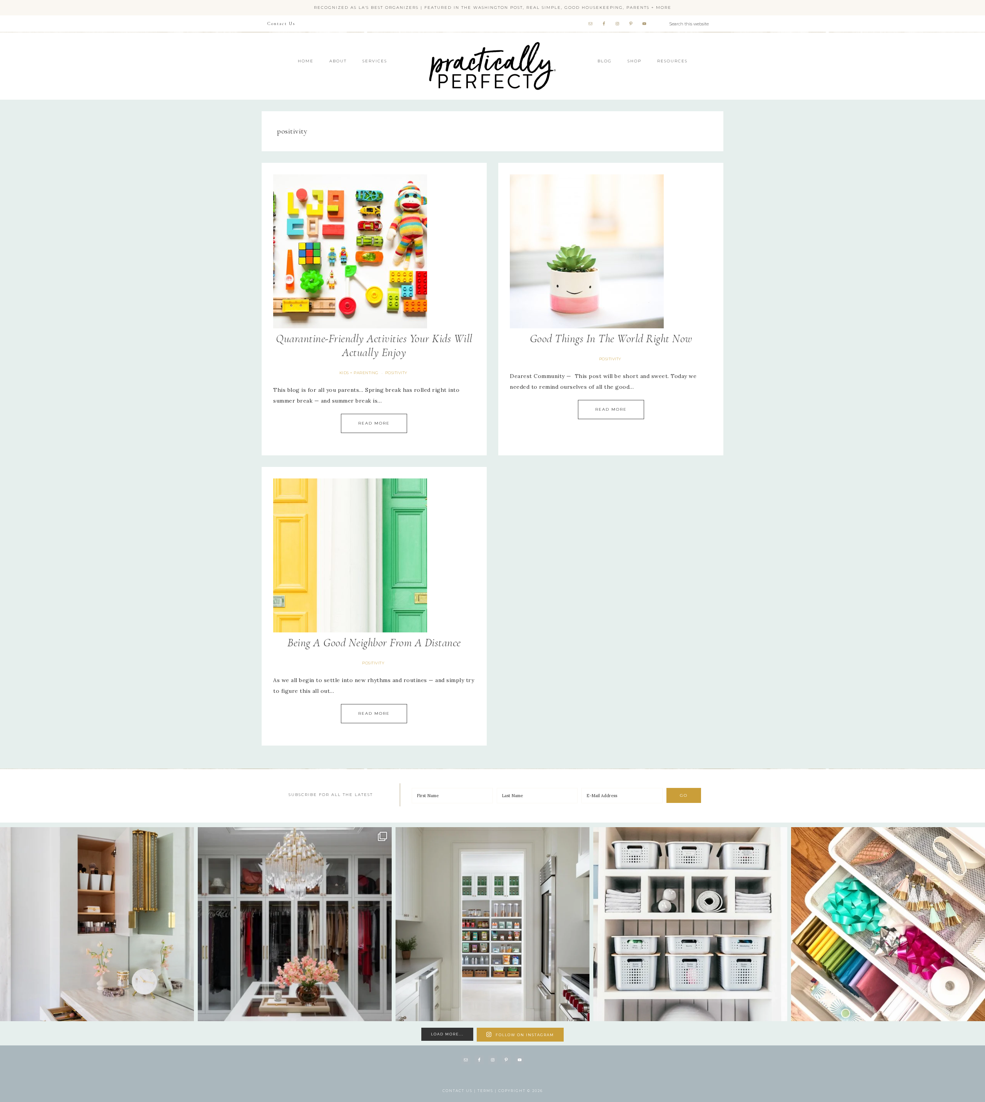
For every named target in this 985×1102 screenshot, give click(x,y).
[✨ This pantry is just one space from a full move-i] (492, 924)
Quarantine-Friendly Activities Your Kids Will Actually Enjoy (374, 345)
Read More (374, 423)
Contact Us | (459, 1091)
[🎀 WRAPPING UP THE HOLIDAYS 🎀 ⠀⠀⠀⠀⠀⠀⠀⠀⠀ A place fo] (888, 924)
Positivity (396, 372)
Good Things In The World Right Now (611, 338)
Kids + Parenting (359, 372)
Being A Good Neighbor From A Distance (374, 642)
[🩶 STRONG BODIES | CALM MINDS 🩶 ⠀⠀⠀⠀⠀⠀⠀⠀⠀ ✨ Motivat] (690, 924)
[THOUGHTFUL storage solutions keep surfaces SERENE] (97, 924)
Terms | (487, 1091)
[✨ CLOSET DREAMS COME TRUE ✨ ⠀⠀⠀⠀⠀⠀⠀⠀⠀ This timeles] (295, 924)
